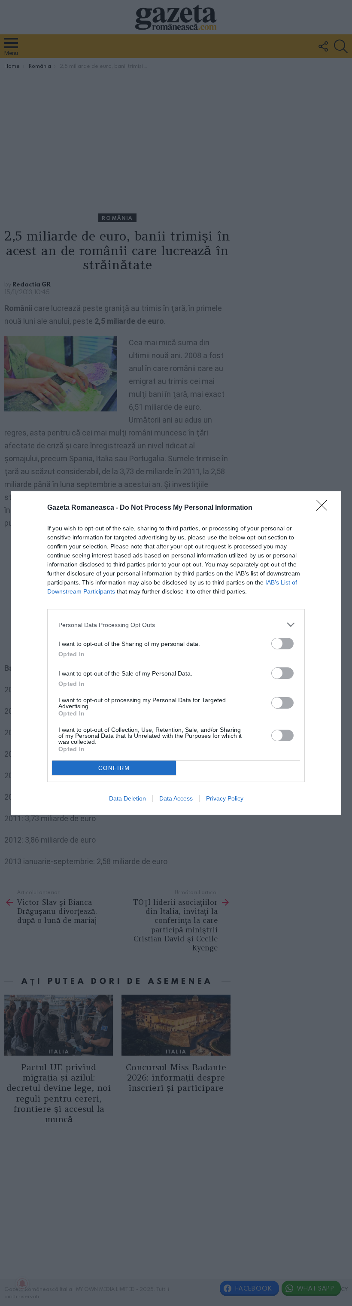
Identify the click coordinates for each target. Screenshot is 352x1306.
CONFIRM (114, 768)
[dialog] (176, 653)
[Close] (324, 508)
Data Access (176, 798)
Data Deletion (127, 798)
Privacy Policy (224, 798)
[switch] (282, 643)
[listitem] (176, 624)
